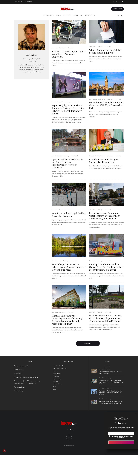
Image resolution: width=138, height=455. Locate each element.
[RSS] (118, 15)
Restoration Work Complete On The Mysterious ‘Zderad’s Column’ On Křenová (110, 392)
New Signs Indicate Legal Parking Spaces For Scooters (69, 214)
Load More (87, 343)
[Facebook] (113, 1)
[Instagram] (119, 1)
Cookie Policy (57, 373)
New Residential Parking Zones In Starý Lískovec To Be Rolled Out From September (111, 382)
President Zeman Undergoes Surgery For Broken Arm (103, 160)
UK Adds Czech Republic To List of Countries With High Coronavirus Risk (106, 105)
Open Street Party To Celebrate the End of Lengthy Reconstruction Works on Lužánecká (67, 163)
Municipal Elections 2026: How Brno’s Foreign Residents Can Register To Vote (111, 403)
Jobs (81, 15)
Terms (54, 386)
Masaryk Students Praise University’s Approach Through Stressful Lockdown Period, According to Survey (67, 319)
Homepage (56, 376)
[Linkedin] (73, 430)
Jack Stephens (31, 55)
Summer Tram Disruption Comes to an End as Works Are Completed (69, 54)
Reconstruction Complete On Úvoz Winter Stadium (110, 372)
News (56, 48)
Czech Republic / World (57, 102)
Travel (60, 261)
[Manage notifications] (4, 450)
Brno (57, 15)
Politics (103, 99)
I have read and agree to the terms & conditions (122, 437)
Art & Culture (67, 15)
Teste (54, 389)
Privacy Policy (18, 391)
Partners (55, 381)
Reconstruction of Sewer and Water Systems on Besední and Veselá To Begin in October (104, 216)
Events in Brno (58, 156)
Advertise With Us (58, 366)
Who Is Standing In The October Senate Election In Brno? (105, 51)
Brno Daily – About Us (60, 368)
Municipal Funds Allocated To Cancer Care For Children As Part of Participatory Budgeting (106, 267)
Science (75, 15)
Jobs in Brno (57, 379)
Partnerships (89, 15)
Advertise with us (19, 387)
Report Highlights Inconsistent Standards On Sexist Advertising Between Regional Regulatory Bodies (68, 109)
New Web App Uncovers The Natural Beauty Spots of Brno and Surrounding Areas (68, 267)
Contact (55, 371)
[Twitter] (116, 1)
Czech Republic (47, 15)
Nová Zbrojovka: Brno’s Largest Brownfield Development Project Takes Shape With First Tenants (105, 318)
